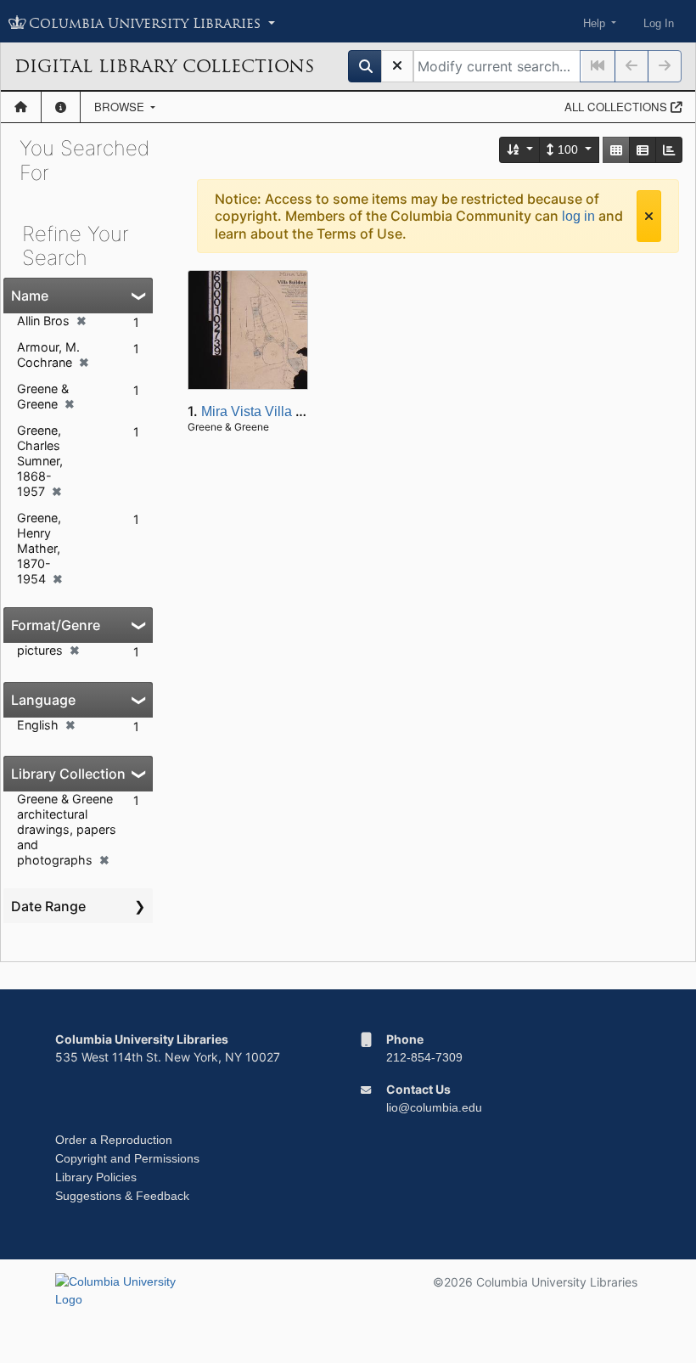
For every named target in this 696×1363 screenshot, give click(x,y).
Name (29, 295)
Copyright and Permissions (127, 1158)
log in (578, 216)
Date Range (48, 906)
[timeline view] (668, 150)
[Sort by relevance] (520, 150)
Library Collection (68, 773)
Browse (121, 107)
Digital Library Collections (164, 66)
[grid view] (616, 150)
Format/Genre (55, 625)
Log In (658, 23)
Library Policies (96, 1177)
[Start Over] (397, 66)
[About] (61, 107)
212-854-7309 (424, 1057)
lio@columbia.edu (434, 1107)
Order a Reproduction (113, 1139)
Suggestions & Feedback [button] (122, 1195)
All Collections (617, 107)
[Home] (21, 107)
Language (43, 699)
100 (567, 149)
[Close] (649, 216)
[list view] (642, 150)
